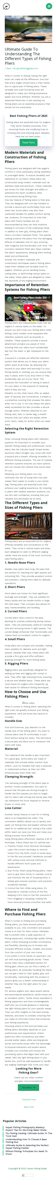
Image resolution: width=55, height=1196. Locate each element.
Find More (27, 1087)
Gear (8, 68)
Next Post (29, 1107)
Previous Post (29, 1099)
